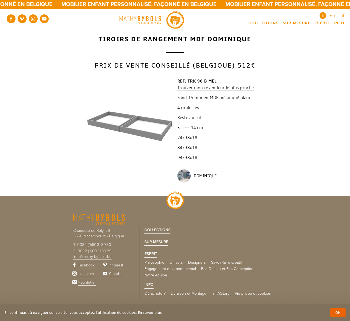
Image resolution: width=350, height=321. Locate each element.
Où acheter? (154, 293)
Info (339, 23)
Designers (197, 262)
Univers (176, 262)
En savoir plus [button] (150, 312)
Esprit (322, 23)
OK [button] (338, 312)
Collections (263, 23)
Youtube (44, 18)
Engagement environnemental (170, 268)
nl (342, 15)
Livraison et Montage (188, 293)
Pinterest (22, 18)
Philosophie (154, 262)
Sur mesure (296, 23)
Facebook (11, 18)
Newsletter (87, 282)
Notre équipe (155, 275)
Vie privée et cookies (253, 293)
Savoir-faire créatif (226, 262)
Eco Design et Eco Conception (227, 268)
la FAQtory (220, 293)
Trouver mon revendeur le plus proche (215, 87)
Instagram (33, 18)
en (332, 15)
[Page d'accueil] (152, 20)
